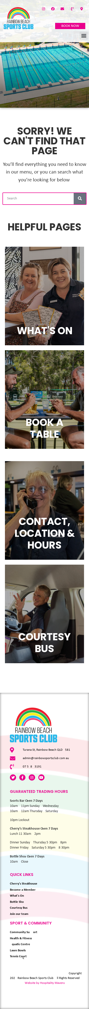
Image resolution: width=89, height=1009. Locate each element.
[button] (84, 36)
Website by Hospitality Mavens (45, 983)
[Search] (80, 198)
